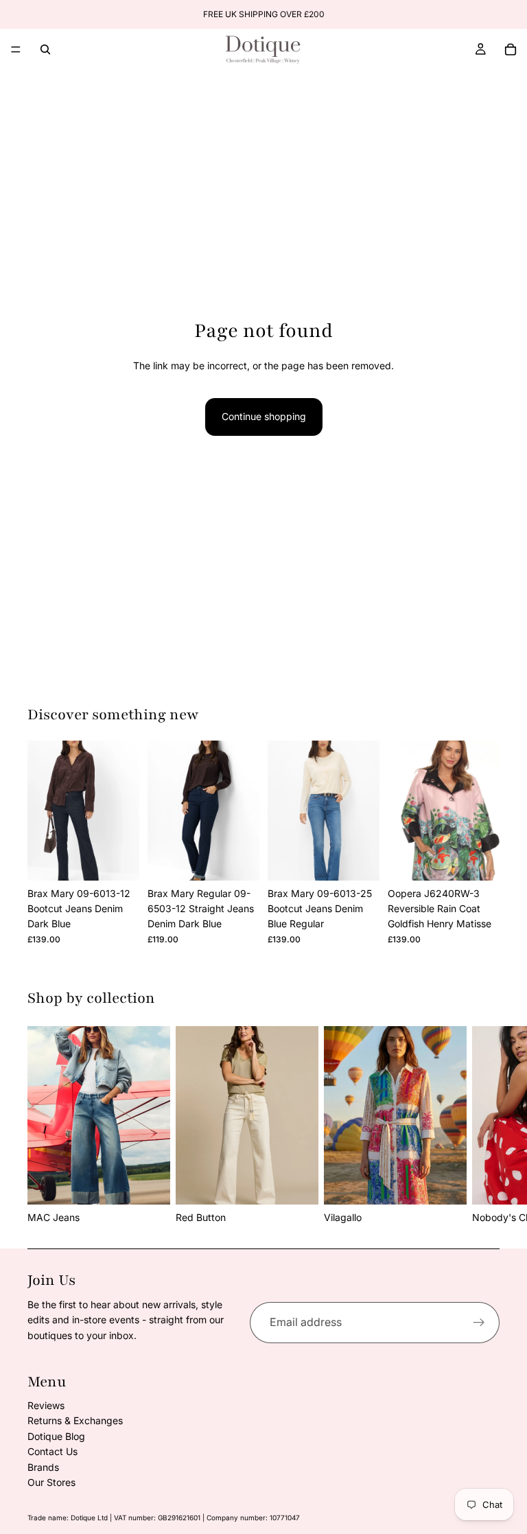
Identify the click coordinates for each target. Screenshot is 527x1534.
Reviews (46, 1405)
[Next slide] (124, 810)
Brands (43, 1467)
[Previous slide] (42, 810)
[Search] (45, 49)
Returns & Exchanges (75, 1420)
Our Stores (51, 1482)
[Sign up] (479, 1322)
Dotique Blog (56, 1436)
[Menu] (16, 49)
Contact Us (52, 1451)
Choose (129, 859)
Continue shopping (264, 416)
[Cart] (510, 49)
